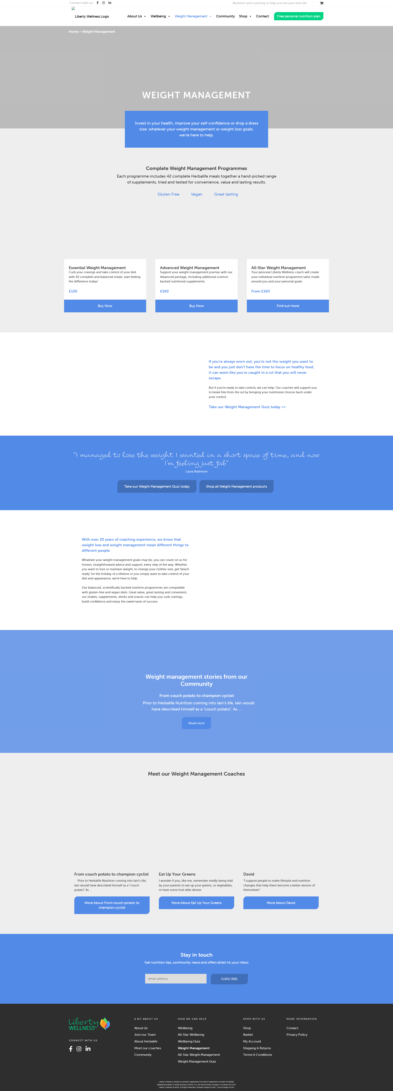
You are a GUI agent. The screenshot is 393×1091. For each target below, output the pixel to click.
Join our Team (145, 1034)
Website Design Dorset (206, 1087)
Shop (243, 16)
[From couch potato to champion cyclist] (196, 657)
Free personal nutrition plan (298, 16)
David (248, 874)
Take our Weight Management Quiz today (157, 486)
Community (225, 16)
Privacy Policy (297, 1034)
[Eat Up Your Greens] (196, 828)
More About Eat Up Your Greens (196, 903)
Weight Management (191, 16)
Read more (197, 723)
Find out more (288, 306)
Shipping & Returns (257, 1048)
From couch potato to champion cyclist (196, 695)
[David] (281, 828)
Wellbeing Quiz (189, 1041)
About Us (134, 16)
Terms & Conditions (257, 1054)
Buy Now (105, 306)
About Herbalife (145, 1041)
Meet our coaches (147, 1048)
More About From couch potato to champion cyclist (112, 905)
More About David (281, 903)
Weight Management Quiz (197, 1061)
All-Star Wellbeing (191, 1034)
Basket (248, 1034)
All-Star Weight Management (199, 1054)
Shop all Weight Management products (236, 486)
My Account (252, 1041)
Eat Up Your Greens (177, 874)
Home (73, 31)
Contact (262, 16)
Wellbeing (158, 16)
